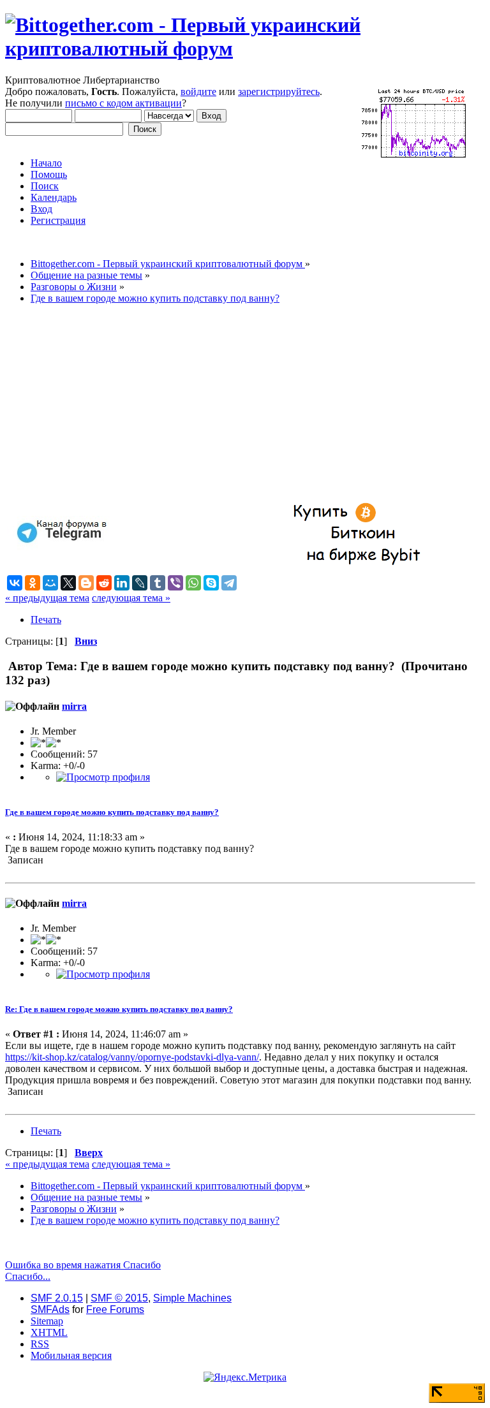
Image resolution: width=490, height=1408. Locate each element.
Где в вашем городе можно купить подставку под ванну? (112, 812)
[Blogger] (86, 582)
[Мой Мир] (50, 582)
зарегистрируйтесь (279, 91)
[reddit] (104, 582)
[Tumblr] (157, 582)
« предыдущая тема (47, 597)
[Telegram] (229, 582)
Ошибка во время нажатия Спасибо (83, 1264)
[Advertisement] (240, 403)
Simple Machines (192, 1298)
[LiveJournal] (139, 582)
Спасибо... (27, 1276)
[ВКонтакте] (14, 582)
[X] (68, 582)
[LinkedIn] (122, 582)
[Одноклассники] (32, 582)
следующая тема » (131, 597)
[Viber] (175, 582)
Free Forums (115, 1309)
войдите (198, 91)
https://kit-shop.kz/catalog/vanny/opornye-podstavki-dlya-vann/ (132, 1057)
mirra (74, 706)
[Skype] (211, 582)
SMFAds (50, 1309)
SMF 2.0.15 (57, 1298)
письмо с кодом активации (123, 103)
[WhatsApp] (193, 582)
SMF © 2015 (119, 1298)
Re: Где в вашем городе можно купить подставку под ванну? (119, 1009)
